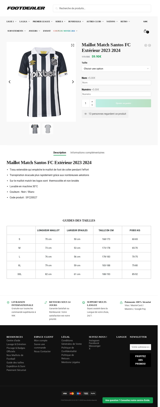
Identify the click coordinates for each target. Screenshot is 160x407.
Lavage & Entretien (16, 344)
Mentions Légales (70, 362)
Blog (9, 373)
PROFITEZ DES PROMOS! (140, 360)
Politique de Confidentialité (68, 349)
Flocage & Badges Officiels (16, 350)
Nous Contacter (42, 351)
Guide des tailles (15, 362)
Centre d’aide (13, 340)
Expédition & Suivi (16, 366)
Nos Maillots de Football (15, 357)
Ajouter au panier (123, 109)
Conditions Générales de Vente (71, 342)
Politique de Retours (67, 357)
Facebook (94, 343)
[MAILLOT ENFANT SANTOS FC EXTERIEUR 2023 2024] (149, 45)
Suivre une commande (40, 346)
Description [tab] (59, 152)
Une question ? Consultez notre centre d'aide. (127, 400)
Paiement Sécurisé (16, 370)
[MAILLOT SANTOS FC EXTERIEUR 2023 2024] (145, 45)
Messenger (94, 346)
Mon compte (40, 340)
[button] (92, 107)
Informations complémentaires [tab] (87, 152)
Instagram (94, 340)
